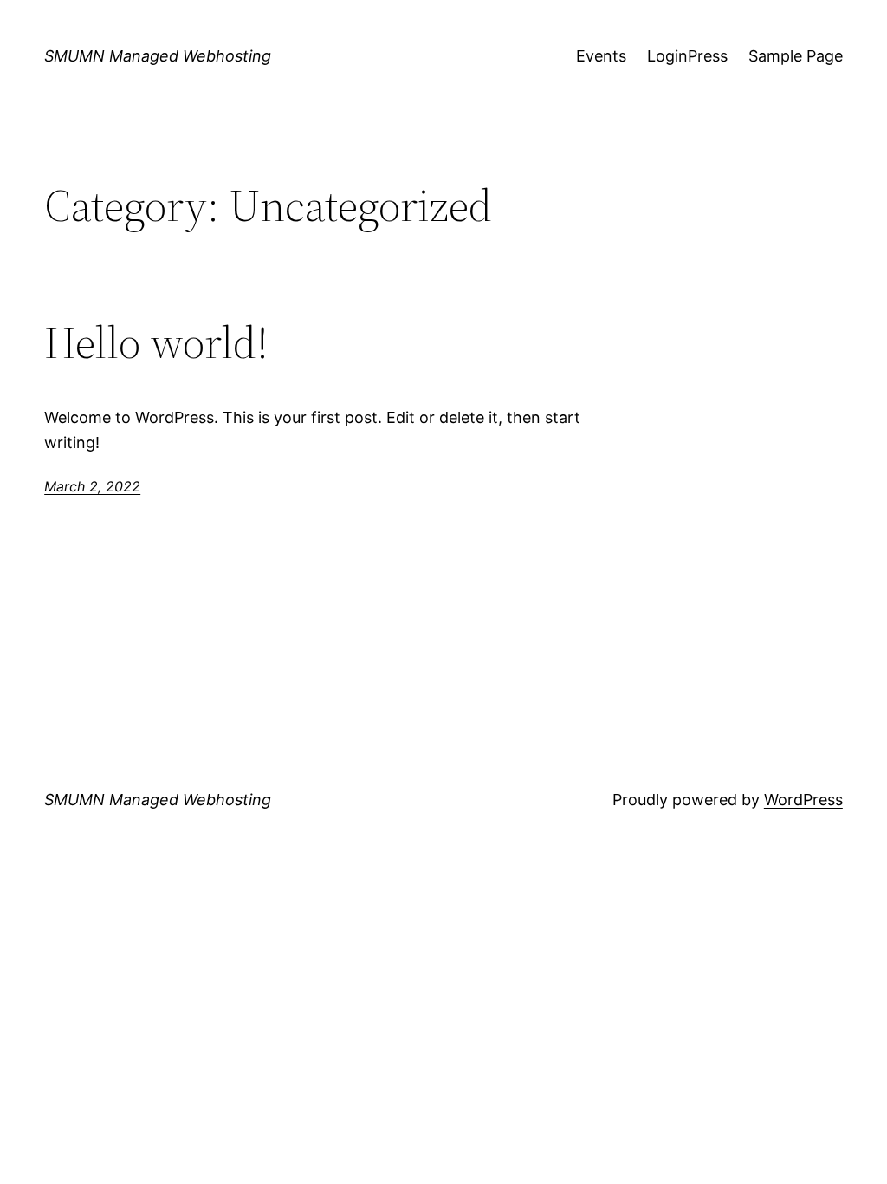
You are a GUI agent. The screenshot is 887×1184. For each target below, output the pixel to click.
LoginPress (687, 56)
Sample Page (795, 56)
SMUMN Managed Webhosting (157, 56)
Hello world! (156, 342)
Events (601, 56)
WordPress (803, 799)
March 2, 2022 (92, 486)
